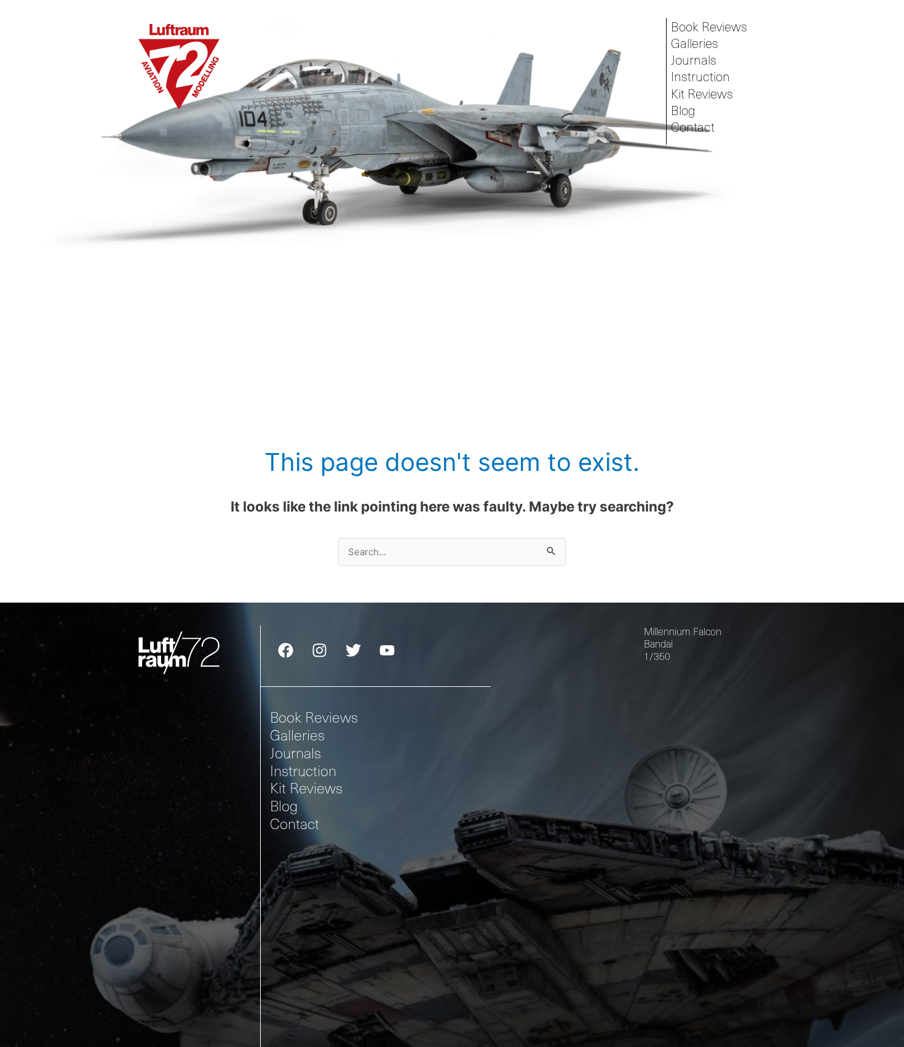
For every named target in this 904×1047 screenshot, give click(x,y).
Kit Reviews (702, 94)
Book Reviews (709, 26)
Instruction (700, 76)
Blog (683, 110)
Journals (693, 60)
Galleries (694, 43)
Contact (693, 127)
